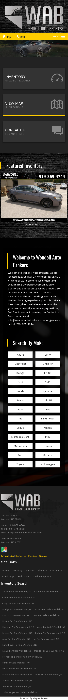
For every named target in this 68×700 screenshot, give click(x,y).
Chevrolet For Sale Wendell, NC (19, 597)
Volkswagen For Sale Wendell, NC (20, 692)
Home (5, 570)
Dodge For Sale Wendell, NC (17, 609)
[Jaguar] (20, 406)
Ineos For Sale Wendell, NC (51, 627)
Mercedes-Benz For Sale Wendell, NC (22, 656)
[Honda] (20, 388)
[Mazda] (47, 424)
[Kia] (20, 415)
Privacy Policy (7, 556)
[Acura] (20, 351)
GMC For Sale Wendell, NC (47, 615)
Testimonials (24, 576)
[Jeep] (47, 406)
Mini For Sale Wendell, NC (16, 662)
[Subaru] (47, 452)
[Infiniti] (47, 397)
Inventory (17, 570)
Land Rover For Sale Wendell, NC (19, 645)
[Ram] (20, 452)
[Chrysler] (47, 360)
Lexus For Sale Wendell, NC (17, 650)
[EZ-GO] (47, 369)
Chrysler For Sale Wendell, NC (18, 603)
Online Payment (42, 576)
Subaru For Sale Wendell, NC (17, 680)
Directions (32, 556)
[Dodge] (20, 369)
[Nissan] (47, 442)
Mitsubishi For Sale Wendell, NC (19, 668)
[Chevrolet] (20, 360)
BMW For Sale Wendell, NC (48, 591)
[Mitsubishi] (20, 442)
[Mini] (47, 433)
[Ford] (20, 379)
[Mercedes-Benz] (20, 433)
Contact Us (20, 556)
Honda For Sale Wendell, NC (17, 621)
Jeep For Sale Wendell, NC (16, 639)
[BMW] (47, 351)
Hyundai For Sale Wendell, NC (18, 627)
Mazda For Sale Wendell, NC (49, 650)
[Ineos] (20, 397)
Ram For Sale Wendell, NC (49, 674)
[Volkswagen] (47, 461)
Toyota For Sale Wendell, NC (17, 686)
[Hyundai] (47, 388)
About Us (42, 570)
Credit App (8, 576)
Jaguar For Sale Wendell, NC (50, 633)
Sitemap (43, 556)
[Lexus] (20, 424)
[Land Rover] (47, 415)
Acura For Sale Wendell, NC (17, 591)
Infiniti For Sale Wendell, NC (17, 633)
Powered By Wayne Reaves (34, 698)
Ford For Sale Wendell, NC (16, 615)
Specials (30, 570)
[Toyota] (20, 461)
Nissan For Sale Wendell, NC (17, 674)
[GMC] (47, 379)
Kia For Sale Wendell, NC (46, 639)
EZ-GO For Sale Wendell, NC (50, 609)
